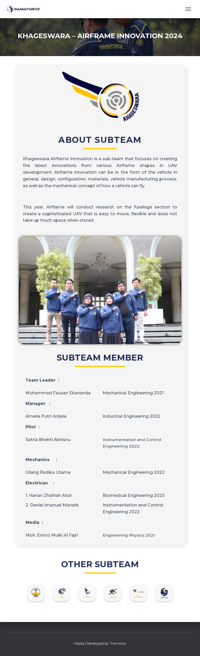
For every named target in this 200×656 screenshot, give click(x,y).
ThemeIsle (117, 643)
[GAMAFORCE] (25, 9)
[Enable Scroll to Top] (189, 645)
